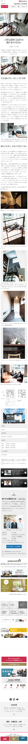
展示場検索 (24, 3)
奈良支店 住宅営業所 (15, 546)
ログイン (13, 6)
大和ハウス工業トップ (14, 734)
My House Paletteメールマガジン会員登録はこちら (14, 659)
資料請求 (18, 3)
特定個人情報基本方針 (18, 736)
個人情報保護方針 (9, 736)
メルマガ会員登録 (5, 739)
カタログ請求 (14, 739)
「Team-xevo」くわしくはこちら (12, 551)
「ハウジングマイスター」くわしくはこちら (14, 566)
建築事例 (23, 738)
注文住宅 (3, 4)
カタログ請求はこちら (14, 664)
